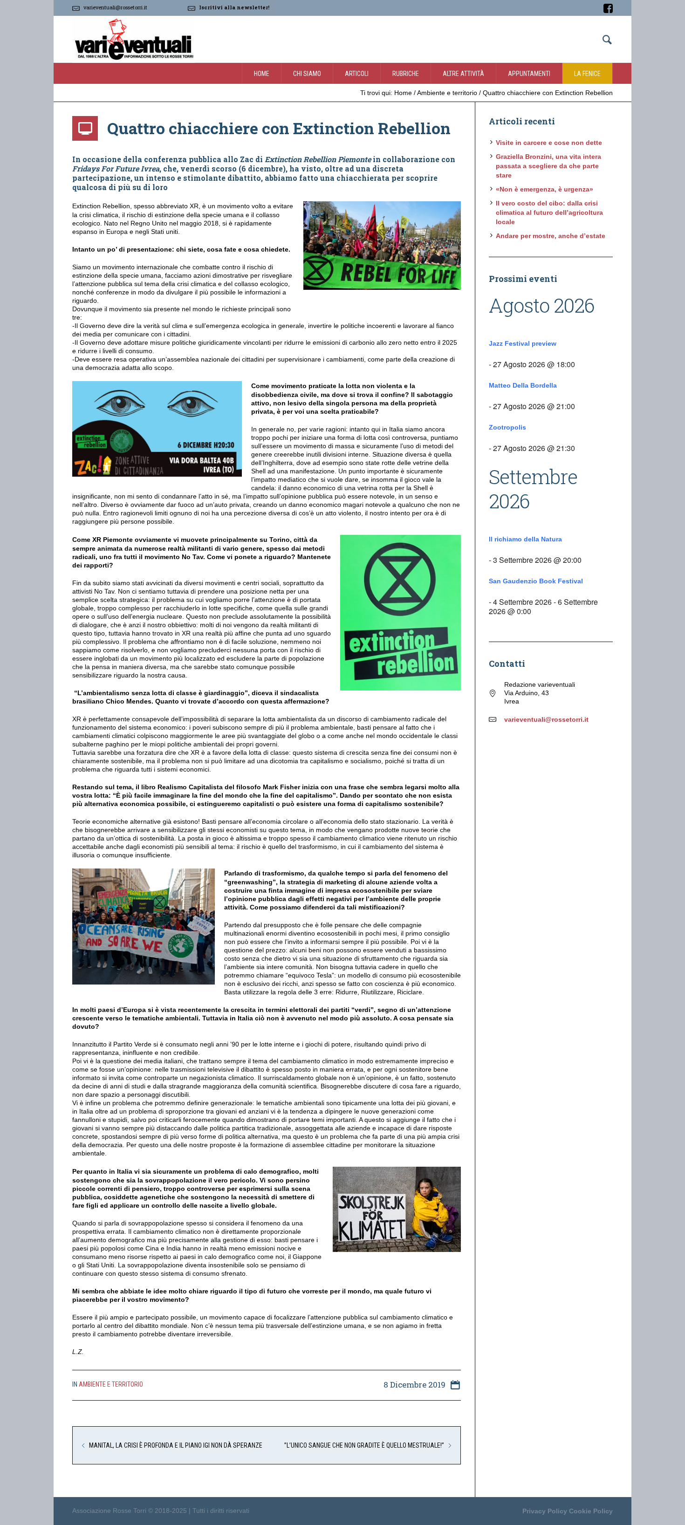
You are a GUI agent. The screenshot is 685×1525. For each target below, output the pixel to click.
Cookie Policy (591, 1511)
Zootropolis (507, 427)
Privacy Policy (544, 1511)
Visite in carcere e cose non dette (549, 142)
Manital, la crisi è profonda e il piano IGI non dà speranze (175, 1445)
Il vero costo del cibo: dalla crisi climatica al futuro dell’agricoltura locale (549, 212)
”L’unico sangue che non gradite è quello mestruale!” (364, 1445)
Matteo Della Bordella (523, 385)
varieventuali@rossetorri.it (115, 7)
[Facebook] (608, 8)
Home (403, 92)
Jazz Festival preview (522, 343)
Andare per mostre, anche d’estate (550, 235)
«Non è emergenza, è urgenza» (544, 189)
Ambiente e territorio (447, 92)
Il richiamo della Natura (525, 539)
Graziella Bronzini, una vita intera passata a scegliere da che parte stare (548, 166)
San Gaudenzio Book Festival (536, 581)
